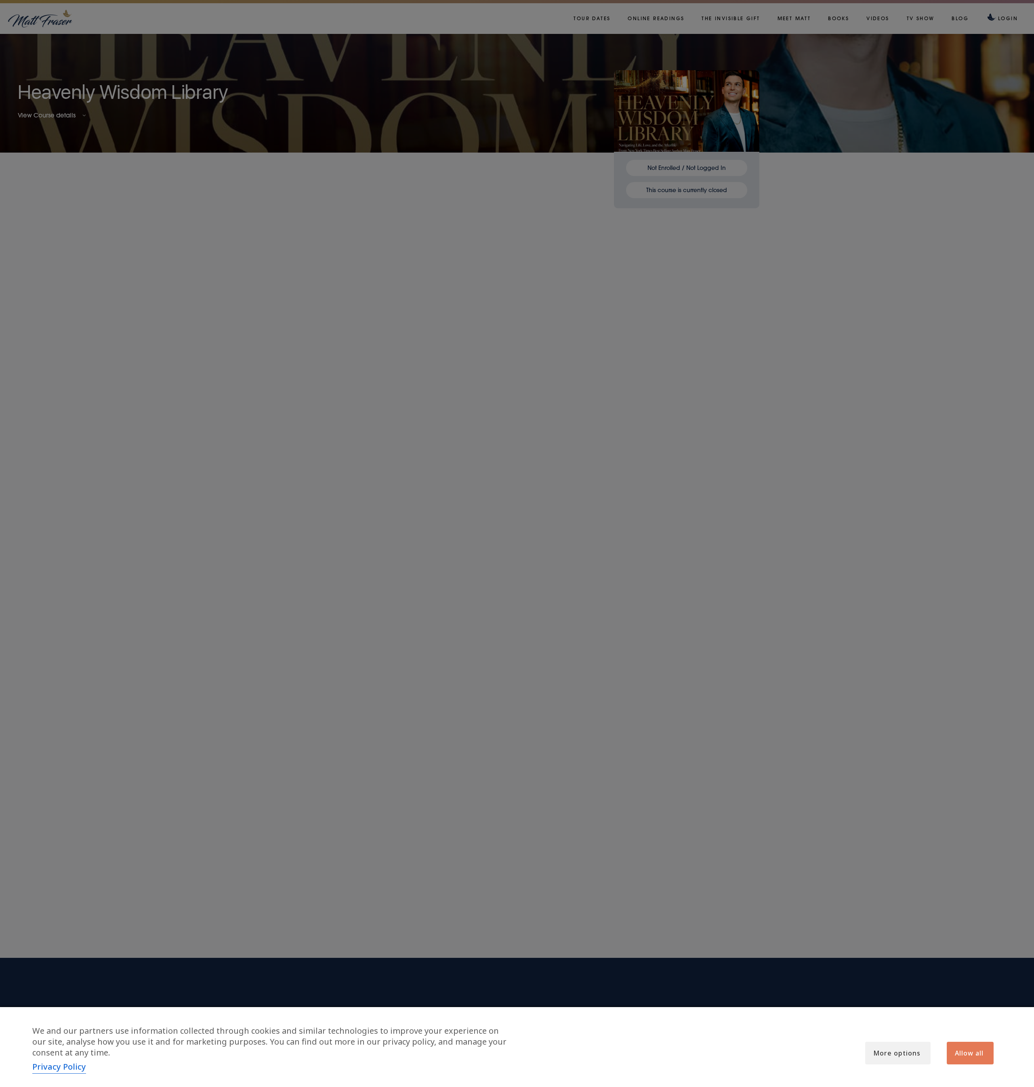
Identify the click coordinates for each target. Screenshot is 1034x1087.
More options (897, 1053)
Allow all (969, 1053)
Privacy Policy (59, 1066)
